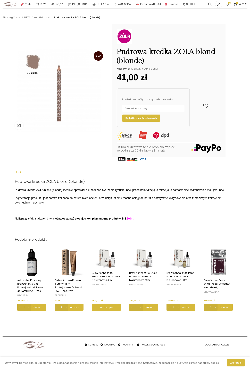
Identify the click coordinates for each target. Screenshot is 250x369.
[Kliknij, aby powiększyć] (19, 125)
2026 (217, 344)
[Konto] (218, 4)
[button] (31, 307)
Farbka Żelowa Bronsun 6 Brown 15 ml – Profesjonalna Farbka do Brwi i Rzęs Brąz (69, 285)
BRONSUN (22, 295)
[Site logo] (10, 4)
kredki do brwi (42, 17)
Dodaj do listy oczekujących (141, 117)
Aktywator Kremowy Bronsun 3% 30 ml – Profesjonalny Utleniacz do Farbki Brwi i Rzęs (31, 285)
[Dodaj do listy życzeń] (205, 106)
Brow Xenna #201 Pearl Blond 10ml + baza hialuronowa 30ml (180, 276)
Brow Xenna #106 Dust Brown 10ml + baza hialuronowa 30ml (143, 276)
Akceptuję (235, 362)
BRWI (27, 17)
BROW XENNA (99, 284)
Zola (129, 218)
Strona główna (12, 17)
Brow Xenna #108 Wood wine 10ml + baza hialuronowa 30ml (106, 276)
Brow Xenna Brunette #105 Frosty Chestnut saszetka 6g (217, 283)
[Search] (210, 4)
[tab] (18, 172)
